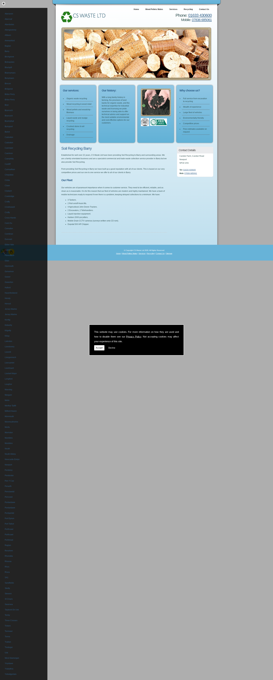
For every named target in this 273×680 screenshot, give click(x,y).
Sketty (7, 588)
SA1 (6, 577)
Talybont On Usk (12, 610)
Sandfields (9, 583)
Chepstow (9, 175)
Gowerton (9, 282)
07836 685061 (202, 20)
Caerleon (9, 153)
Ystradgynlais (10, 674)
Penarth (8, 486)
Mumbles (9, 438)
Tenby (7, 615)
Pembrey (8, 470)
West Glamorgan (12, 658)
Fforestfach (9, 255)
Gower (7, 277)
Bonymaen (9, 78)
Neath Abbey (10, 454)
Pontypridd (9, 513)
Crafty (7, 202)
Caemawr (9, 148)
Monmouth (9, 416)
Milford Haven (11, 411)
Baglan (8, 46)
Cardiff (7, 164)
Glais (7, 261)
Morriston (9, 432)
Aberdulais (9, 24)
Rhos (7, 567)
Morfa (7, 427)
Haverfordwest (11, 293)
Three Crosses (11, 620)
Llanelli (8, 352)
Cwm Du (8, 223)
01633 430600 (200, 15)
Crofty (7, 212)
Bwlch (7, 132)
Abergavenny (10, 30)
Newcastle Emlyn (12, 459)
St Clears (9, 599)
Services (173, 9)
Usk (6, 653)
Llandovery (9, 347)
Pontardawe (10, 502)
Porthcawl (9, 529)
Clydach (8, 191)
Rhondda (9, 556)
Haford (8, 287)
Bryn (7, 105)
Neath (7, 449)
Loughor (8, 384)
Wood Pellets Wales (154, 9)
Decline (111, 348)
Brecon (8, 83)
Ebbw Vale (9, 245)
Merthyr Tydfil (10, 406)
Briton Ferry (10, 94)
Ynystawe (9, 663)
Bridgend (9, 89)
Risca (7, 572)
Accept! (99, 348)
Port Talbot (9, 524)
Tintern (8, 626)
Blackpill (8, 67)
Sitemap (169, 253)
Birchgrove (9, 57)
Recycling (188, 9)
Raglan (8, 545)
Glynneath (9, 266)
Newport (8, 465)
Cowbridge (9, 196)
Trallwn (8, 642)
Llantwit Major (11, 373)
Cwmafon (9, 228)
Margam (8, 395)
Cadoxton (9, 137)
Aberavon (9, 14)
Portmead (9, 540)
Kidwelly (8, 325)
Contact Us (204, 9)
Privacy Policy (133, 336)
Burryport (9, 126)
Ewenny (8, 250)
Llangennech (10, 357)
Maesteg (8, 389)
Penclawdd (9, 491)
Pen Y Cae (9, 481)
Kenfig (7, 320)
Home (136, 9)
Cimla (7, 180)
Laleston (8, 341)
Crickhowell (10, 207)
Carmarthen (10, 169)
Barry (7, 51)
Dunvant (8, 239)
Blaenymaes (10, 73)
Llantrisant (9, 368)
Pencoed (8, 497)
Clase (7, 185)
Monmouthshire (11, 422)
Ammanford (10, 40)
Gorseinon (9, 271)
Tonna (7, 636)
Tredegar (9, 647)
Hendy (7, 298)
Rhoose (8, 561)
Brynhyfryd (9, 121)
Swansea (9, 604)
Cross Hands (10, 218)
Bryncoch (9, 110)
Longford (8, 379)
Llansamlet (9, 363)
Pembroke (9, 475)
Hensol (8, 304)
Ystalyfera (9, 669)
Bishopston (9, 62)
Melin (7, 400)
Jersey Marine (11, 309)
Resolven (9, 551)
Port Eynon (9, 518)
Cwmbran (9, 234)
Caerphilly (9, 159)
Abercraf (8, 19)
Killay (7, 336)
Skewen (8, 594)
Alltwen (8, 35)
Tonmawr (9, 631)
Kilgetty (8, 330)
